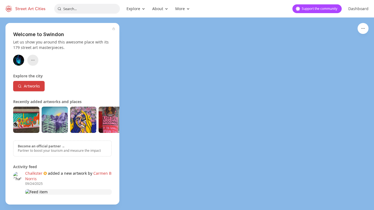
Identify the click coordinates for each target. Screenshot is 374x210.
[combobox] (87, 9)
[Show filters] (363, 28)
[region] (187, 114)
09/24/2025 (34, 184)
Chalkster (33, 173)
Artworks (32, 86)
